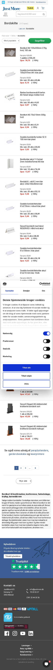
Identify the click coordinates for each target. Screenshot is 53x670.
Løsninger (26, 646)
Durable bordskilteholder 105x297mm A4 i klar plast (31, 71)
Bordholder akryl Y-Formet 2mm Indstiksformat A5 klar (32, 160)
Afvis (26, 384)
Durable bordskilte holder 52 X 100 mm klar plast (33, 138)
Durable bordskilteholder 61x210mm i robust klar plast (32, 205)
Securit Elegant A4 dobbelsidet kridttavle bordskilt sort (33, 405)
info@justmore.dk (37, 589)
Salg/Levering (26, 652)
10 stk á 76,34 (30, 169)
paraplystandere (39, 450)
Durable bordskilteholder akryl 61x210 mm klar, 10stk (33, 271)
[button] (43, 14)
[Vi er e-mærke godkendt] (3, 2)
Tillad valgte (26, 376)
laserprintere (37, 454)
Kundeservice (41, 2)
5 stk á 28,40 (29, 236)
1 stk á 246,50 (26, 414)
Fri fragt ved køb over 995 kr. (21, 2)
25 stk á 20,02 (30, 147)
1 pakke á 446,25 (27, 58)
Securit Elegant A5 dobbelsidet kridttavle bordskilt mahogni (33, 427)
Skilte (13, 36)
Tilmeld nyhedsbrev (13, 556)
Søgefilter (40, 40)
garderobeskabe (17, 454)
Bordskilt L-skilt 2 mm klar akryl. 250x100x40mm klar (31, 182)
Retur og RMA (26, 649)
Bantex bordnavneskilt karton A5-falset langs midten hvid (32, 93)
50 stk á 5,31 (29, 125)
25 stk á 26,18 (30, 258)
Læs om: (22, 29)
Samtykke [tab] (9, 291)
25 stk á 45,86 (30, 80)
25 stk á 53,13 (30, 191)
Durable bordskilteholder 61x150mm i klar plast (30, 249)
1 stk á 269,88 (26, 392)
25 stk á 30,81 (30, 214)
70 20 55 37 (34, 592)
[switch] (46, 341)
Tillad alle (26, 368)
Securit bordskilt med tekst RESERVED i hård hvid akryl (32, 227)
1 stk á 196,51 (26, 436)
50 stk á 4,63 (29, 102)
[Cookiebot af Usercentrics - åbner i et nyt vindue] (39, 284)
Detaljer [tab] (26, 291)
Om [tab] (43, 291)
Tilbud (30, 8)
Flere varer (5, 36)
